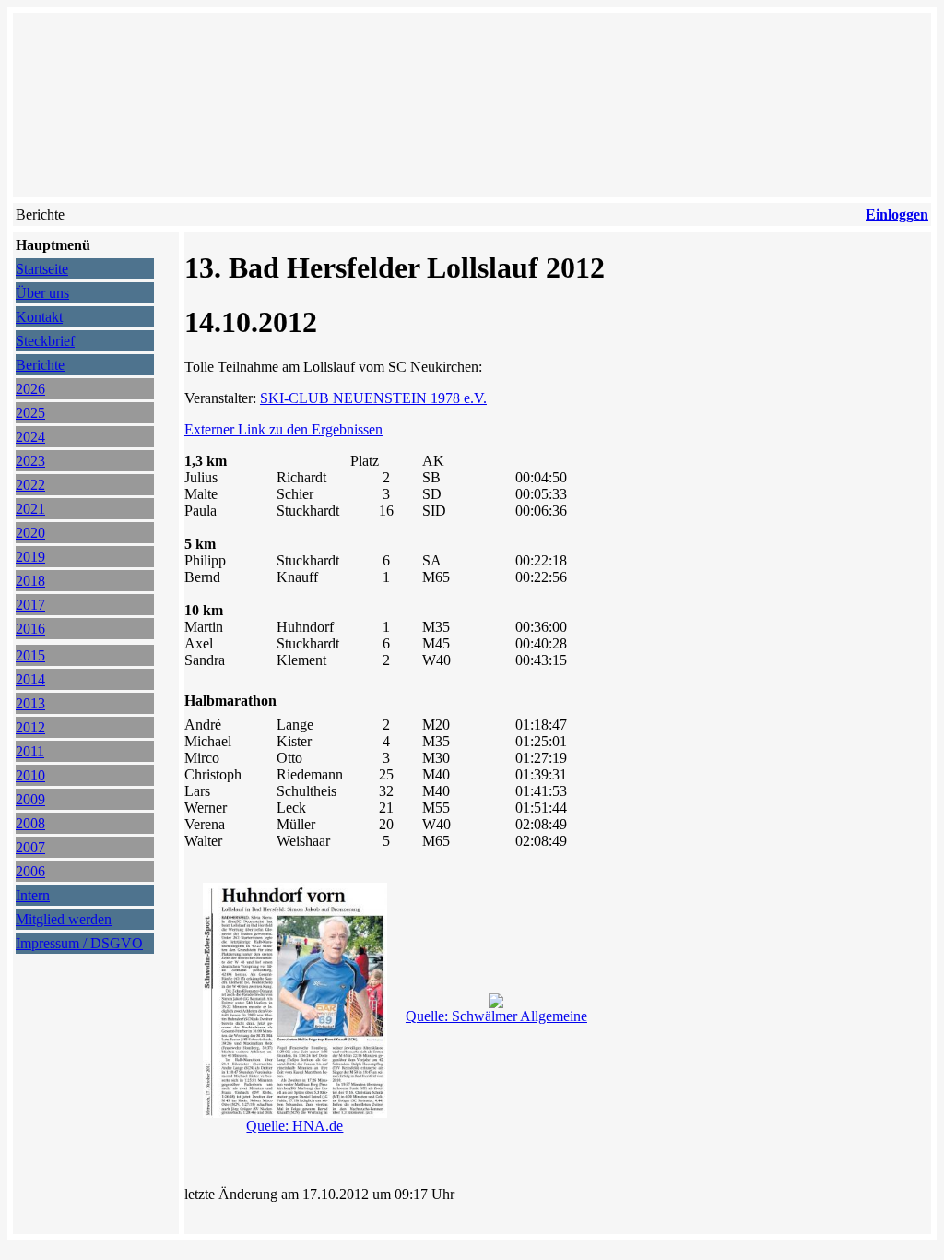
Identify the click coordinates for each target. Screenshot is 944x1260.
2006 (30, 871)
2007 (30, 847)
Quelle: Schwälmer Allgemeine (496, 1016)
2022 (30, 485)
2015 (30, 655)
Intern (33, 895)
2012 (30, 727)
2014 (30, 679)
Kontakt (39, 317)
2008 (30, 823)
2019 (30, 557)
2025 (30, 413)
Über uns (42, 293)
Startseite (42, 269)
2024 (30, 437)
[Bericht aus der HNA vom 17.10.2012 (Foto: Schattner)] (295, 1113)
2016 (30, 628)
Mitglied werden (64, 919)
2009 (30, 799)
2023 (30, 461)
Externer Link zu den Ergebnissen (283, 429)
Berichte (40, 365)
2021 (30, 509)
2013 (30, 703)
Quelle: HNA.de (294, 1126)
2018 (30, 580)
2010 (30, 775)
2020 (30, 533)
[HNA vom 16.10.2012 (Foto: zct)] (496, 1003)
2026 (30, 389)
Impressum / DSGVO (79, 943)
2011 (30, 751)
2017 (30, 604)
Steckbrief (45, 341)
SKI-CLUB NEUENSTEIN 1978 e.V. (373, 398)
